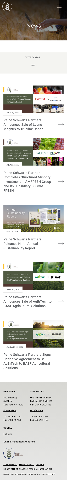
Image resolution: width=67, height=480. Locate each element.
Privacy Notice (26, 464)
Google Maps (9, 410)
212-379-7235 (14, 419)
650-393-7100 (41, 416)
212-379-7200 (14, 416)
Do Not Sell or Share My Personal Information (27, 469)
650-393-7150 (41, 419)
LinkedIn (7, 433)
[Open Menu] (59, 6)
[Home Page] (7, 6)
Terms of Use (10, 464)
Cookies (40, 464)
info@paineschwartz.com (22, 441)
